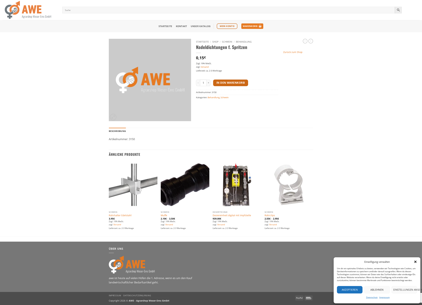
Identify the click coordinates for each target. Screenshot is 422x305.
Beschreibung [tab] (117, 131)
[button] (415, 261)
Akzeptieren (350, 289)
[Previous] (108, 198)
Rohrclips (270, 215)
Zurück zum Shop (292, 52)
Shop (215, 41)
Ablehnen (377, 289)
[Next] (313, 198)
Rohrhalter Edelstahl (120, 215)
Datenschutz (372, 297)
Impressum (384, 297)
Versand (205, 66)
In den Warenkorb (230, 83)
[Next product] (305, 41)
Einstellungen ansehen (405, 289)
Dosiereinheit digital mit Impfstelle (232, 215)
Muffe (164, 215)
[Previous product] (310, 41)
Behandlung (244, 41)
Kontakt (181, 26)
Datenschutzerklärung (137, 295)
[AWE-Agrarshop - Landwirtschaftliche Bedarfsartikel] (29, 10)
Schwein (227, 41)
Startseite (165, 26)
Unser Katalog (201, 26)
